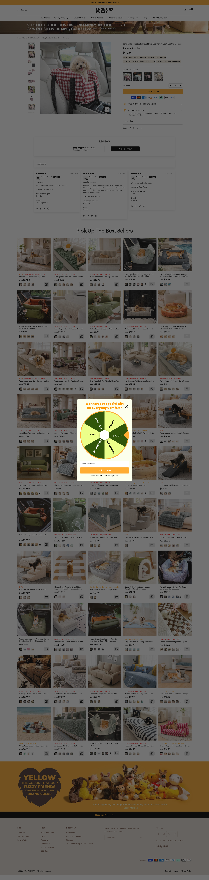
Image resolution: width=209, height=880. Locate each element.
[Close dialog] (126, 406)
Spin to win (104, 470)
